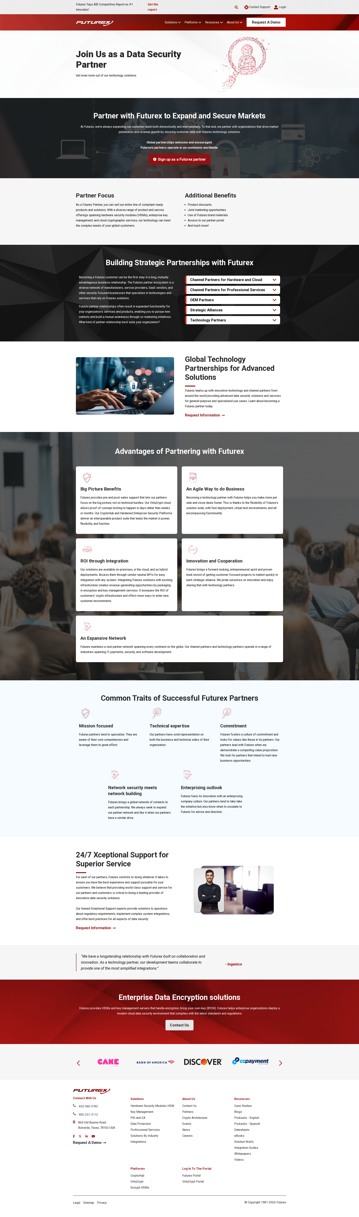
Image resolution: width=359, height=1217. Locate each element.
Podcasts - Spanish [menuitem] (247, 1124)
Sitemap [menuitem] (88, 1202)
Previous (79, 1062)
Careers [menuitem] (187, 1136)
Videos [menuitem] (239, 1159)
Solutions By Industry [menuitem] (144, 1136)
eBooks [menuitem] (239, 1136)
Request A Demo (266, 22)
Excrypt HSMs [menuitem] (140, 1187)
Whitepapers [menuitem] (242, 1153)
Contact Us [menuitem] (189, 1106)
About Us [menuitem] (188, 1099)
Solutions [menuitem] (137, 1099)
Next (280, 1062)
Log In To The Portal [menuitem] (196, 1168)
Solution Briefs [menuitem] (244, 1142)
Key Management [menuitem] (142, 1112)
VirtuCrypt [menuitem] (137, 1181)
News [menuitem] (186, 1130)
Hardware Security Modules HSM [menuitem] (152, 1106)
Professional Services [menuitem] (145, 1130)
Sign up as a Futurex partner (182, 159)
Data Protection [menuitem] (141, 1124)
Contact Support (259, 7)
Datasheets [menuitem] (241, 1130)
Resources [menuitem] (242, 1099)
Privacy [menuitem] (102, 1202)
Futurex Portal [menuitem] (191, 1175)
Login (282, 7)
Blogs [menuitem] (238, 1112)
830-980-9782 (88, 1106)
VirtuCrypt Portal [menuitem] (193, 1181)
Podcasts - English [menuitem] (246, 1118)
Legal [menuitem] (76, 1202)
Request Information (202, 415)
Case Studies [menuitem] (243, 1106)
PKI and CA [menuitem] (138, 1118)
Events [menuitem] (186, 1124)
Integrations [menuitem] (138, 1142)
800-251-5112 (88, 1114)
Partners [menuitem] (188, 1112)
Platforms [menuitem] (138, 1168)
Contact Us (179, 1025)
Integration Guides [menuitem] (246, 1147)
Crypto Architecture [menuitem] (194, 1118)
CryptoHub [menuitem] (137, 1175)
